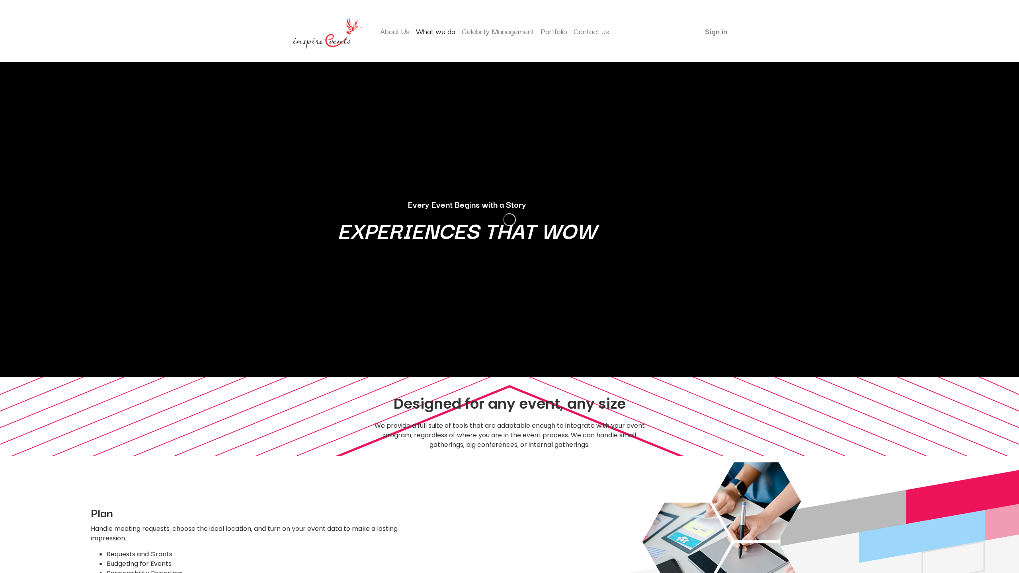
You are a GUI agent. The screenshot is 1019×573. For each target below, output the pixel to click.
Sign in (716, 31)
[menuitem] (395, 31)
